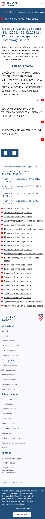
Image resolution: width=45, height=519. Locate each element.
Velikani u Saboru (8, 389)
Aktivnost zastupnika (9, 370)
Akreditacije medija (8, 409)
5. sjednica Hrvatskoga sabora (17, 289)
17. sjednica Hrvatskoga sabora (18, 237)
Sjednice (12, 12)
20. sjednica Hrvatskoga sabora (18, 225)
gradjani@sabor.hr (8, 470)
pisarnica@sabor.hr (8, 472)
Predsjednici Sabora (9, 384)
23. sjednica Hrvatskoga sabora (18, 212)
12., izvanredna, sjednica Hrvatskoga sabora (21, 259)
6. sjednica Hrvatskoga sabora (17, 285)
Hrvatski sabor (12, 4)
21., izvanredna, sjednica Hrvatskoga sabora (23, 220)
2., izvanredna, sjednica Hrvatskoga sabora (23, 301)
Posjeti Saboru (7, 404)
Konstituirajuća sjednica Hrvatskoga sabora (23, 305)
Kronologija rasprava (25, 12)
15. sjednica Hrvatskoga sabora (18, 245)
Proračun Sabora (8, 418)
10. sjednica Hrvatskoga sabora (18, 269)
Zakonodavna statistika (10, 355)
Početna (4, 12)
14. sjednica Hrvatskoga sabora (18, 249)
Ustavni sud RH (7, 448)
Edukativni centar (8, 423)
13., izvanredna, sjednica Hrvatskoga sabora (23, 253)
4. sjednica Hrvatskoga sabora (17, 293)
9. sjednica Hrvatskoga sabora (17, 273)
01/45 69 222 (10, 463)
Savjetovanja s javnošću (10, 438)
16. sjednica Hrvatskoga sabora (18, 241)
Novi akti (4, 331)
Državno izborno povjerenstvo (13, 443)
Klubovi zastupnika (8, 379)
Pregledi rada (6, 413)
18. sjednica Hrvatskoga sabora (18, 233)
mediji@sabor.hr (7, 467)
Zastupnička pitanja (9, 350)
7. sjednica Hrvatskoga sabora (17, 281)
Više (38, 100)
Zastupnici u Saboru (9, 365)
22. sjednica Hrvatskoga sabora (18, 216)
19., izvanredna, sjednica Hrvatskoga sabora (23, 229)
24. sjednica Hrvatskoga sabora (18, 208)
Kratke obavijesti (7, 399)
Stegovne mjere (7, 375)
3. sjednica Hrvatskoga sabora (17, 297)
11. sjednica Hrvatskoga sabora (18, 264)
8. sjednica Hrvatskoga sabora (17, 277)
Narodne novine (7, 433)
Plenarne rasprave (8, 341)
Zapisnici (4, 336)
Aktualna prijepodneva (10, 345)
